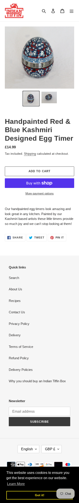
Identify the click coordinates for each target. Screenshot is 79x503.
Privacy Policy (19, 324)
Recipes (15, 301)
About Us (15, 289)
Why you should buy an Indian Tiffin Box (37, 381)
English (27, 449)
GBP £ (50, 449)
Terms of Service (21, 347)
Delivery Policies (21, 370)
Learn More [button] (16, 484)
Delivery (15, 335)
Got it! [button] (39, 495)
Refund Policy (19, 358)
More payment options (39, 193)
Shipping (30, 153)
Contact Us (17, 312)
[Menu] (71, 11)
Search (14, 278)
